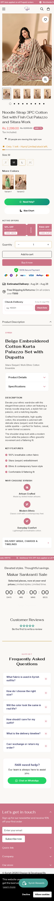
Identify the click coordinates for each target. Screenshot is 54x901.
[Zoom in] (45, 79)
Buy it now (27, 262)
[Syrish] (27, 8)
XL (30, 162)
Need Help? (28, 201)
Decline (26, 894)
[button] (48, 9)
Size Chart (29, 210)
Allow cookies (42, 894)
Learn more (9, 886)
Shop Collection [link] (27, 605)
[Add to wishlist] (45, 19)
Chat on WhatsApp (29, 780)
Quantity (7, 244)
